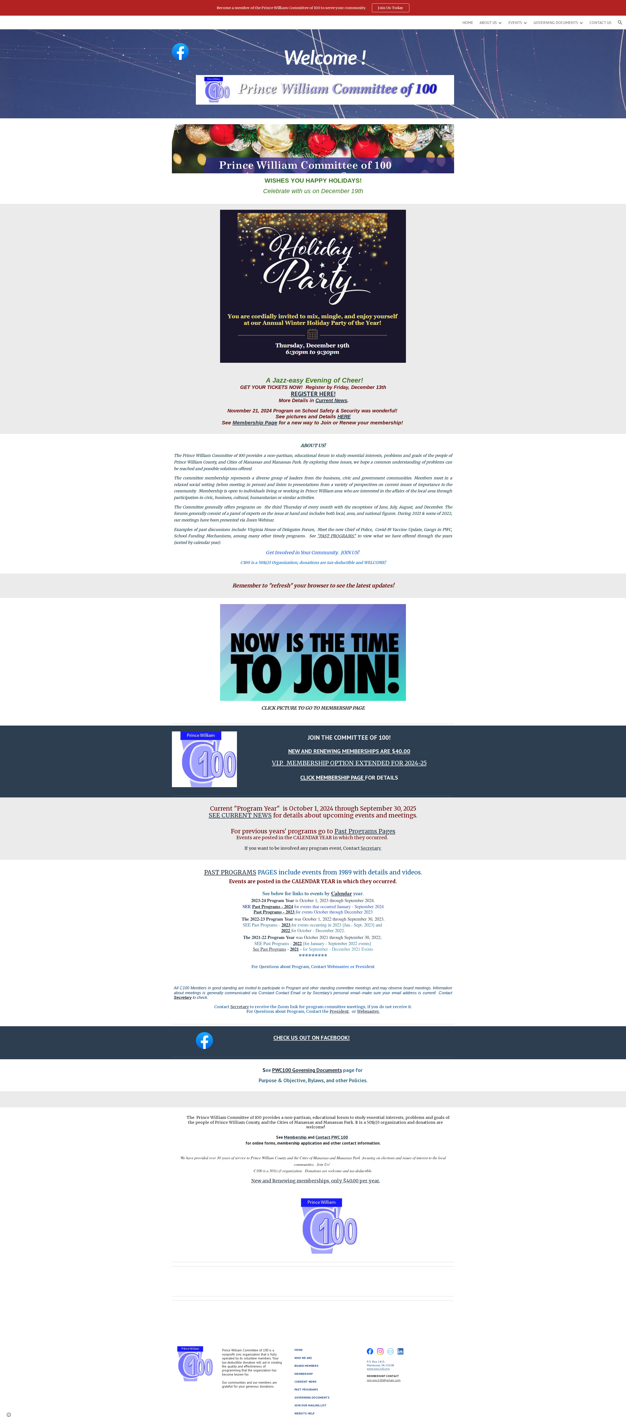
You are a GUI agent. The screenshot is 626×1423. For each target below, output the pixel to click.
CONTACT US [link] (600, 22)
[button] (620, 22)
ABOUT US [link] (488, 22)
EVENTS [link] (515, 22)
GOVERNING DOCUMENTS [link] (556, 22)
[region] (313, 8)
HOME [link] (467, 22)
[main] (325, 59)
